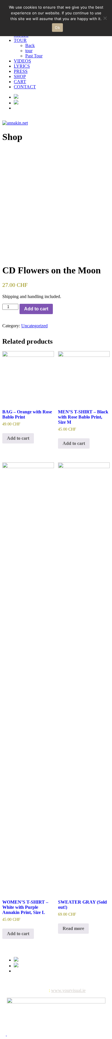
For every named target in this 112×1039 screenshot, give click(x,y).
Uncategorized (34, 325)
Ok (57, 27)
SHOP (20, 76)
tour (28, 50)
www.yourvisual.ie (68, 990)
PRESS (21, 71)
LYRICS (22, 66)
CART (20, 81)
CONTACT (25, 86)
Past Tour (34, 55)
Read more (73, 928)
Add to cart (36, 308)
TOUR (20, 40)
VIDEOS (22, 61)
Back (30, 45)
